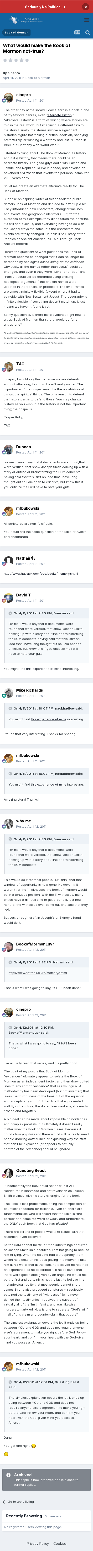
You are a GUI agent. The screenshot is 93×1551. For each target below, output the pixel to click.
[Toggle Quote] (11, 613)
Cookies (60, 1543)
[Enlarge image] (33, 1445)
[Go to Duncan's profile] (8, 449)
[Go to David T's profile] (8, 598)
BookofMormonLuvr (35, 944)
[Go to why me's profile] (8, 824)
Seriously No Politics (43, 7)
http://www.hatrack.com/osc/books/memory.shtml (41, 573)
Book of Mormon (38, 78)
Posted (31, 100)
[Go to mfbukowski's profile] (8, 511)
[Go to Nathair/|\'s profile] (8, 561)
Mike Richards (29, 690)
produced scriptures (47, 1289)
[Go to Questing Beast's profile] (8, 1173)
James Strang (14, 1289)
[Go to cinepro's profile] (8, 98)
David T (23, 595)
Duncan (23, 446)
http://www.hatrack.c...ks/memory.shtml (38, 973)
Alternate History (59, 115)
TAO (20, 363)
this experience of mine (44, 669)
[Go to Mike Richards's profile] (8, 693)
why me (23, 821)
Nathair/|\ (25, 558)
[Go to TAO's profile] (8, 367)
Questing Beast (31, 1170)
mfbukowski (27, 508)
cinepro (14, 73)
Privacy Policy (38, 1543)
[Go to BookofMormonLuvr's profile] (8, 947)
